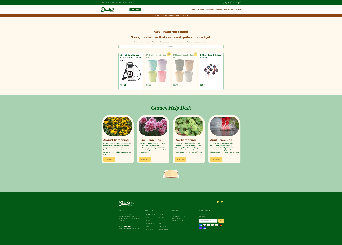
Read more (109, 159)
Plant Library (135, 9)
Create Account (149, 223)
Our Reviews (162, 226)
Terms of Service (163, 229)
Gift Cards (161, 217)
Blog (160, 223)
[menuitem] (223, 2)
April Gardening (221, 140)
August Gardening (116, 140)
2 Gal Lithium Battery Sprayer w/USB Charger (130, 56)
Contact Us (148, 220)
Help (160, 220)
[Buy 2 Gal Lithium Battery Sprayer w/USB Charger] (131, 70)
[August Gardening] (117, 127)
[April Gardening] (224, 127)
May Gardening (185, 140)
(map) (132, 216)
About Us (147, 217)
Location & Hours (150, 214)
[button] (234, 2)
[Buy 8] (211, 70)
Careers (161, 214)
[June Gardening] (153, 127)
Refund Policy (149, 229)
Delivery (147, 226)
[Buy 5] (157, 70)
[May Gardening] (189, 127)
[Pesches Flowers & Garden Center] (108, 9)
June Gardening (150, 140)
